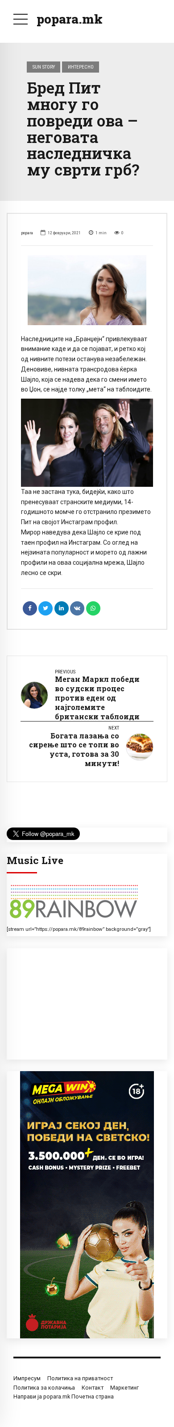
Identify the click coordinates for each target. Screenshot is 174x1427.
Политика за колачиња (44, 1387)
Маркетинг (124, 1387)
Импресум (27, 1378)
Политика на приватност (80, 1378)
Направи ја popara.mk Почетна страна (63, 1396)
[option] (87, 290)
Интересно (81, 67)
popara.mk (70, 19)
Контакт (93, 1387)
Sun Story (44, 67)
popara (27, 232)
